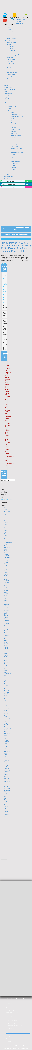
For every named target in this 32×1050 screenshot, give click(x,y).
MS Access (13, 169)
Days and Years (15, 133)
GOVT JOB (12, 23)
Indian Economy (15, 142)
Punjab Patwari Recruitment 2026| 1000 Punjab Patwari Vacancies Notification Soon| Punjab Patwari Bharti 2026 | (7, 555)
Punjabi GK (10, 104)
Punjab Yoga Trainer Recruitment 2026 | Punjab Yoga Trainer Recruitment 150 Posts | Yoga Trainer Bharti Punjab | (7, 673)
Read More (3, 263)
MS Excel (13, 172)
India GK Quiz (4, 315)
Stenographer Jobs (16, 55)
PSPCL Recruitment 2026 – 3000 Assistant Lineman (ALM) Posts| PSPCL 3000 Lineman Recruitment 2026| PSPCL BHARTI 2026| (7, 745)
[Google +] (24, 1046)
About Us (6, 178)
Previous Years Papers (9, 89)
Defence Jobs (10, 46)
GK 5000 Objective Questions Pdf (7, 441)
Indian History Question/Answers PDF (9, 463)
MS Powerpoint (14, 163)
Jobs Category (7, 40)
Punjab (9, 29)
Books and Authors (15, 114)
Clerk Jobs (13, 50)
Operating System (15, 161)
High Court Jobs (11, 49)
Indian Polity (14, 144)
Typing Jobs (10, 61)
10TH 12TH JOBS (11, 1021)
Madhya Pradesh (11, 38)
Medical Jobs (10, 57)
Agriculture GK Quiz (6, 300)
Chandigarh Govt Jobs (15, 1026)
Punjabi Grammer (11, 106)
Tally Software (14, 167)
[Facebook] (8, 1046)
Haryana (9, 34)
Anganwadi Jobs (11, 42)
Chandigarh (10, 32)
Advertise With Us (8, 100)
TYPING (8, 1041)
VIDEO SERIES (5, 23)
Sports (12, 112)
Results (5, 83)
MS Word (13, 165)
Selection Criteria (8, 87)
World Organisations (16, 135)
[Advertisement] (16, 205)
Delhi (8, 27)
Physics (13, 121)
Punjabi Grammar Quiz (5, 284)
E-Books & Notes (8, 93)
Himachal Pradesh (12, 36)
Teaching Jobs (11, 59)
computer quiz (10, 151)
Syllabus (6, 85)
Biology (12, 118)
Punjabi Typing (7, 98)
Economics (4, 339)
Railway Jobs (10, 63)
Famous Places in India (17, 116)
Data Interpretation (15, 155)
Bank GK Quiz (4, 292)
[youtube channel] (4, 856)
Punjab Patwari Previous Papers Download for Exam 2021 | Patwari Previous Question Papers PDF (16, 247)
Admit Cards (7, 79)
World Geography (15, 129)
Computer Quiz (4, 307)
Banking (9, 108)
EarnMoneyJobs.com (6, 254)
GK (8, 110)
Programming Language (17, 157)
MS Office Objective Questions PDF (7, 423)
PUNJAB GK (10, 1039)
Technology (14, 138)
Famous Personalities (16, 148)
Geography (13, 140)
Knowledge (13, 131)
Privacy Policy (12, 1013)
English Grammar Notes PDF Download (7, 432)
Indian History (14, 146)
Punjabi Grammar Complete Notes (7, 380)
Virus (12, 159)
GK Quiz (6, 91)
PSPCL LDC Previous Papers (7, 367)
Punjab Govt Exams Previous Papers (7, 388)
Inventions (13, 127)
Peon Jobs (13, 53)
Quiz (5, 102)
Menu (1, 26)
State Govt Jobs (20, 23)
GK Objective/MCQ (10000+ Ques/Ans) (9, 448)
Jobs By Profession (8, 66)
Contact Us (10, 1010)
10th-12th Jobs (20, 21)
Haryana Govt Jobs (13, 1028)
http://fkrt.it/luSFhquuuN (7, 499)
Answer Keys (7, 81)
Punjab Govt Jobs (20, 19)
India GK (9, 1036)
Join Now (28, 181)
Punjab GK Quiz (5, 276)
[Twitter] (16, 1046)
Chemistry (13, 123)
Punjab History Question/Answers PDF (9, 456)
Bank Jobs (9, 44)
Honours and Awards (16, 125)
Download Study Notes (9, 176)
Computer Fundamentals (17, 152)
